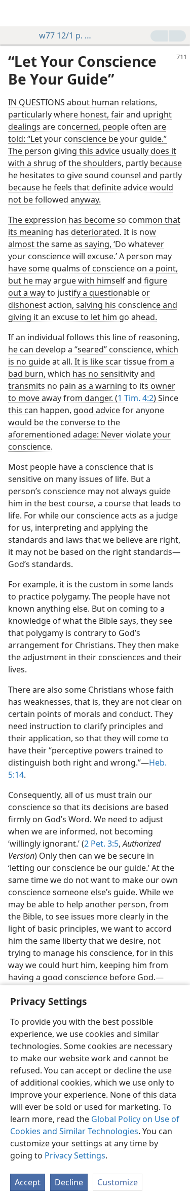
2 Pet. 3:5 (101, 843)
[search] (177, 13)
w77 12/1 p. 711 (66, 35)
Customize (117, 1182)
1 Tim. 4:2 (136, 398)
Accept (28, 1182)
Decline (69, 1182)
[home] (15, 13)
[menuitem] (15, 13)
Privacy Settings (75, 1155)
